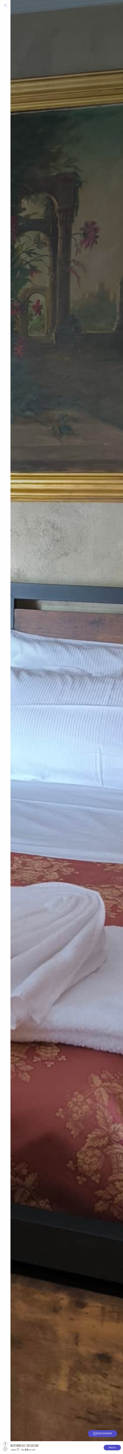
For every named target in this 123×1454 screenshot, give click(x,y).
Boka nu (112, 1447)
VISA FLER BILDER (104, 1433)
